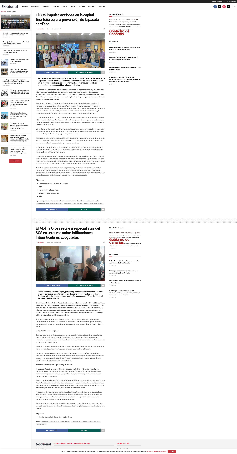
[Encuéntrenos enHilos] (228, 6)
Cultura (64, 6)
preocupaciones (127, 24)
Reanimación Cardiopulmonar (73, 203)
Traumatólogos (41, 424)
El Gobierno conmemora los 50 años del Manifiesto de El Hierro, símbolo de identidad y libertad (19, 92)
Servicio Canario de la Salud (91, 421)
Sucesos (91, 6)
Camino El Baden (131, 243)
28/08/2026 (113, 84)
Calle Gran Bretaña (130, 19)
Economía (45, 6)
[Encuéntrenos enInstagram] (224, 6)
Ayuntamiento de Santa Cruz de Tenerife (54, 201)
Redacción (41, 29)
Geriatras (45, 421)
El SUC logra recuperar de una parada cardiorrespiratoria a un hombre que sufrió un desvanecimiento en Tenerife (16, 81)
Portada (25, 6)
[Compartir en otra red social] (103, 72)
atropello (131, 26)
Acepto (172, 451)
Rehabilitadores (76, 421)
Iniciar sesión (232, 1)
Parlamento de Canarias (124, 26)
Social (72, 6)
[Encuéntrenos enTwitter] (219, 6)
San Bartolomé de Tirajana (113, 26)
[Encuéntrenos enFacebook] (215, 6)
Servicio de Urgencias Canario (93, 203)
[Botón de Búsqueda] (235, 6)
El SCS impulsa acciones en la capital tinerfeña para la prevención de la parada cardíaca (15, 23)
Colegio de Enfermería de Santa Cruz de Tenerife (84, 201)
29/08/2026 (113, 52)
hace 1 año (50, 29)
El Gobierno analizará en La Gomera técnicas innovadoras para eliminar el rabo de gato (19, 114)
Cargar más (15, 161)
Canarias (34, 6)
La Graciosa (114, 235)
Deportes (101, 6)
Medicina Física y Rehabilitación (60, 421)
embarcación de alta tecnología (135, 24)
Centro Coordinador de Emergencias (114, 19)
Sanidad (58, 29)
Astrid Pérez (126, 243)
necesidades (135, 26)
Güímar (110, 235)
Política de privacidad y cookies (156, 451)
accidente (120, 24)
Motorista (133, 237)
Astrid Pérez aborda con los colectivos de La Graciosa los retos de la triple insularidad (19, 71)
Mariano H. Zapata (124, 19)
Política (82, 6)
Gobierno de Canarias (119, 32)
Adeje (124, 24)
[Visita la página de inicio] (9, 6)
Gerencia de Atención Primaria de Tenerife (49, 203)
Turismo (56, 6)
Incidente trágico (115, 24)
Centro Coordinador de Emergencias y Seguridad (124, 233)
